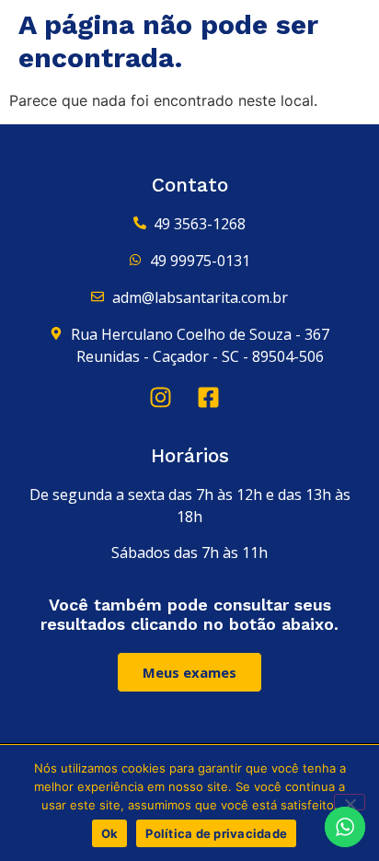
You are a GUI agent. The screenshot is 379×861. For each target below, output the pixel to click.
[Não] (349, 802)
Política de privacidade (216, 833)
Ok (110, 833)
